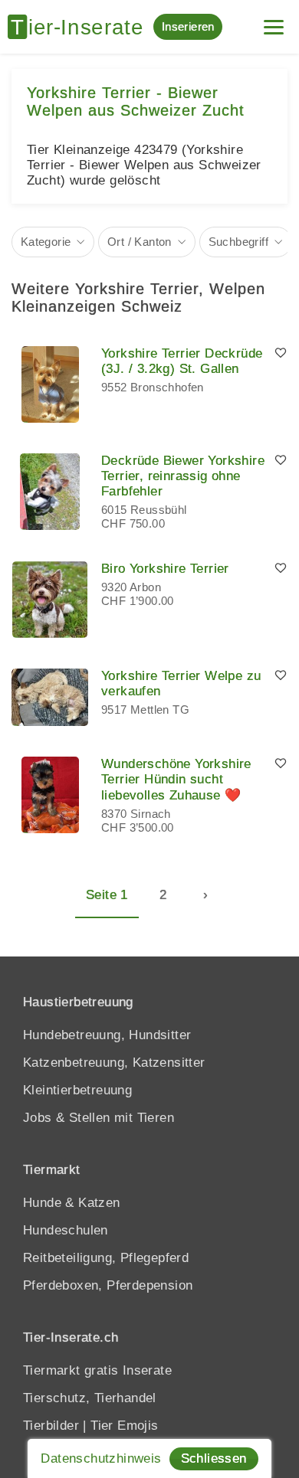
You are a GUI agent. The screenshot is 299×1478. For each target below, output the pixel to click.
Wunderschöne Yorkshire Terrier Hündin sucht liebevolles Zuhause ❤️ (176, 780)
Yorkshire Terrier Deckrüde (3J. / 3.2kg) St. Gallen (181, 361)
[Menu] (274, 21)
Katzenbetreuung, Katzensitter (114, 1062)
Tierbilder (51, 1425)
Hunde (42, 1202)
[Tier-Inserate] (80, 27)
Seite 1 (107, 895)
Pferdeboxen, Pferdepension (107, 1285)
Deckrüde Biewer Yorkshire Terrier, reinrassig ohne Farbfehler (182, 476)
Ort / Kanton (139, 241)
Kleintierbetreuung (77, 1090)
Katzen (99, 1202)
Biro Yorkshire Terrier (165, 568)
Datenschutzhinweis (101, 1458)
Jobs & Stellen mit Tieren (98, 1117)
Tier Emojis (124, 1425)
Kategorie (46, 241)
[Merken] (281, 353)
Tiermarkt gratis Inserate (97, 1370)
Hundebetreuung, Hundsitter (107, 1035)
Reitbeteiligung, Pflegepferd (106, 1258)
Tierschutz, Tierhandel (89, 1398)
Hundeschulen (65, 1230)
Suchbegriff (238, 241)
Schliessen (214, 1458)
